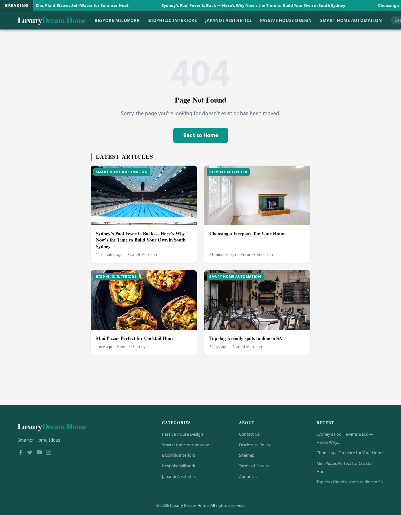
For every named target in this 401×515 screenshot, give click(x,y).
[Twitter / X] (30, 453)
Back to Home (200, 135)
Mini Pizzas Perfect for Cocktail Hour (135, 338)
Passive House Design (286, 20)
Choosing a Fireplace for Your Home (247, 233)
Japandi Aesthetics (228, 20)
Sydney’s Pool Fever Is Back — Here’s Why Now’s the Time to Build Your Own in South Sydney (234, 5)
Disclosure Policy (254, 445)
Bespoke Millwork (117, 20)
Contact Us (249, 434)
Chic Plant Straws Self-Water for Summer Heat (63, 5)
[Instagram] (48, 453)
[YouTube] (39, 453)
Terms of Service (254, 466)
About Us (248, 476)
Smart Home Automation (351, 20)
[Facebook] (20, 453)
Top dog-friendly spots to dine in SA (245, 338)
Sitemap (246, 455)
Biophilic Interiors (172, 20)
